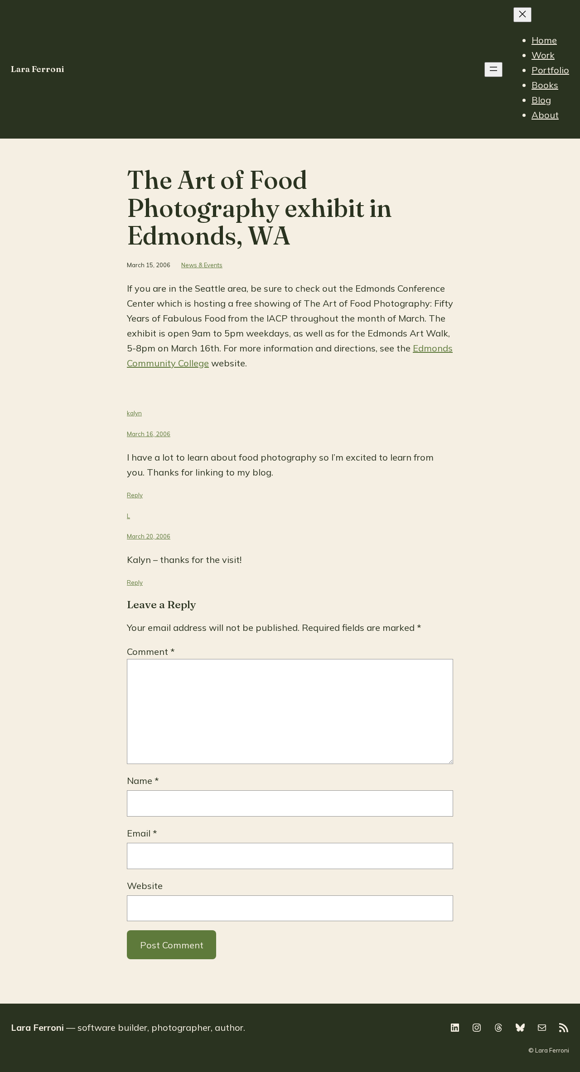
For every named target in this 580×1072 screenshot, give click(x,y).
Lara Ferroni (37, 68)
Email (142, 833)
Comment (151, 651)
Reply (135, 495)
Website (145, 885)
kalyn (134, 413)
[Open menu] (493, 69)
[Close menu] (522, 14)
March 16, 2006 (148, 433)
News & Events (201, 265)
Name (143, 780)
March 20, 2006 (148, 536)
